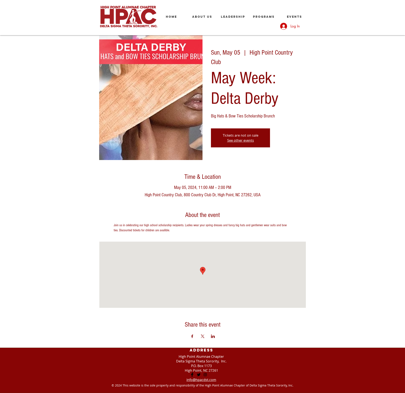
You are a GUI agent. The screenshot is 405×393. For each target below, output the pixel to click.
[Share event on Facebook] (192, 336)
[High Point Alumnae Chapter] (192, 375)
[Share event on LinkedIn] (213, 336)
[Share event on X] (203, 336)
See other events (240, 140)
